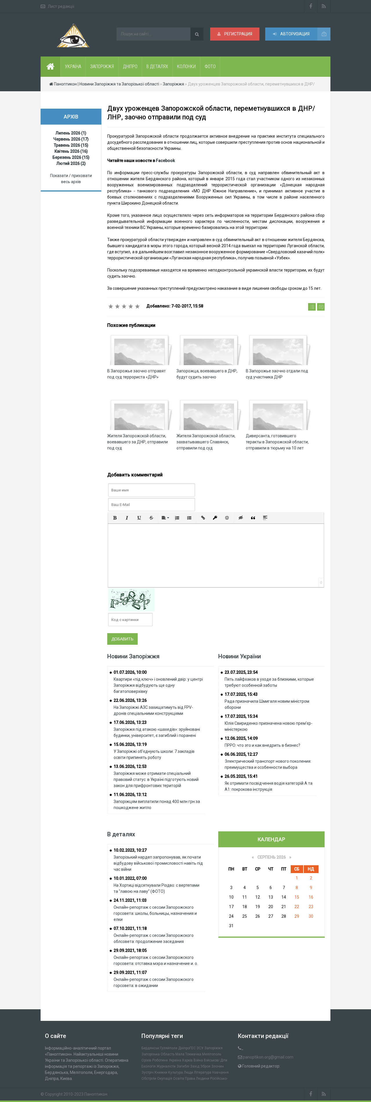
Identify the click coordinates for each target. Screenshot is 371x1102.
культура (175, 1072)
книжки (160, 1072)
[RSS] (323, 6)
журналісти (166, 1066)
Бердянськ (150, 1048)
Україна (175, 1060)
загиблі (183, 1066)
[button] (114, 517)
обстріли (148, 1079)
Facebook (165, 160)
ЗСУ (200, 1048)
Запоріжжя (213, 1048)
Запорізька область (157, 1054)
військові (211, 1060)
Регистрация (237, 34)
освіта (178, 1079)
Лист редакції (61, 6)
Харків (187, 1060)
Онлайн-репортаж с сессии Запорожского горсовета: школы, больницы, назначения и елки (155, 913)
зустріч (147, 1072)
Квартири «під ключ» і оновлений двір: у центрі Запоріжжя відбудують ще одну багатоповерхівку (158, 685)
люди (188, 1072)
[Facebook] (310, 6)
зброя (205, 1066)
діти (223, 1060)
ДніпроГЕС (187, 1048)
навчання (220, 1072)
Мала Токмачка (188, 1054)
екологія (148, 1066)
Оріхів (146, 1060)
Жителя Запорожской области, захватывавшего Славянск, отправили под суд (206, 441)
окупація (164, 1079)
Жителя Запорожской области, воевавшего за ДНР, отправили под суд (137, 441)
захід (194, 1066)
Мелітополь (211, 1054)
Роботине (160, 1060)
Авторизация (294, 34)
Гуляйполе (168, 1048)
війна (198, 1060)
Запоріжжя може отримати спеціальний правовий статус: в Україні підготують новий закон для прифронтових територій (156, 779)
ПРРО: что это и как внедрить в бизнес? (262, 745)
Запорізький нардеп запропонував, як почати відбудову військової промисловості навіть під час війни (158, 863)
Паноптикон (95, 1094)
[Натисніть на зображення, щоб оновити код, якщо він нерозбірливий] (131, 599)
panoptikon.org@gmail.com (268, 1057)
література (202, 1072)
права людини (197, 1079)
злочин (217, 1066)
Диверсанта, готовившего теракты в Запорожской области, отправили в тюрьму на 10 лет (277, 441)
